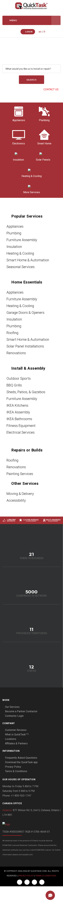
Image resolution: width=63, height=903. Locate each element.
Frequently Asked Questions (21, 757)
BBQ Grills (14, 385)
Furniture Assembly (21, 240)
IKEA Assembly (18, 412)
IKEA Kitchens (17, 405)
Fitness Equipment (21, 426)
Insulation (14, 247)
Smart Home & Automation (27, 260)
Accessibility (16, 500)
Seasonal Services (20, 267)
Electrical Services (20, 432)
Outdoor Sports (18, 379)
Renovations (16, 353)
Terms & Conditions (16, 771)
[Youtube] (42, 882)
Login (29, 31)
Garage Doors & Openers (25, 313)
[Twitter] (27, 882)
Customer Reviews (15, 730)
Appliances (14, 226)
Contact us (50, 89)
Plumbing (13, 233)
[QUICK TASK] (31, 5)
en (40, 31)
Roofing (12, 333)
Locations (10, 738)
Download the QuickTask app (21, 762)
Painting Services (19, 474)
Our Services (12, 706)
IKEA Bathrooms (19, 419)
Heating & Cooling (20, 253)
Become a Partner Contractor (21, 711)
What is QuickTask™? (17, 734)
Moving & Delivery (20, 494)
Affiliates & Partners (16, 743)
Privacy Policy (13, 766)
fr (44, 31)
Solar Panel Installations (25, 346)
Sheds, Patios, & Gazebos (25, 392)
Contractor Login (14, 715)
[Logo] (31, 824)
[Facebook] (19, 882)
